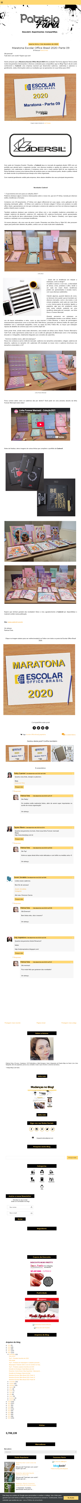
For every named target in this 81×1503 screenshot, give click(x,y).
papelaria (42, 734)
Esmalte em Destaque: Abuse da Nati (19, 1373)
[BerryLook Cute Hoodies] (42, 1327)
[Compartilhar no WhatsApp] (47, 728)
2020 (9, 1352)
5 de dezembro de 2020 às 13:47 (42, 796)
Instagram (18, 891)
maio (10, 1392)
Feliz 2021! (12, 1356)
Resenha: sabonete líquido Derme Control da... (25, 1474)
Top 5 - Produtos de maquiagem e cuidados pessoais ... (25, 1362)
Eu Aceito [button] (71, 1498)
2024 (9, 1345)
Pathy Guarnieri (20, 773)
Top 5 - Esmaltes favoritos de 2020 (19, 1358)
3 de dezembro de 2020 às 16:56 (36, 877)
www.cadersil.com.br (15, 622)
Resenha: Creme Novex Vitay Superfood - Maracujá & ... (25, 1371)
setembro (12, 1385)
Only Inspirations (20, 938)
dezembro (12, 1354)
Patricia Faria (44, 50)
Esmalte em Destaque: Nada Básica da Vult (21, 1369)
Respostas (17, 791)
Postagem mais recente (12, 1023)
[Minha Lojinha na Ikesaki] (42, 1321)
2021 (9, 1351)
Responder (19, 787)
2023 (9, 1347)
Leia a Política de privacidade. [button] (33, 1500)
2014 (9, 1410)
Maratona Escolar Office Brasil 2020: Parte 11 (22, 1375)
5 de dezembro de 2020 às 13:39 (42, 908)
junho (11, 1391)
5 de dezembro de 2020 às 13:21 (42, 962)
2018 (9, 1403)
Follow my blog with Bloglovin (59, 1468)
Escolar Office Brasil (32, 734)
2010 (9, 1418)
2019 (9, 1401)
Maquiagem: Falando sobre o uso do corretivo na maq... (25, 1364)
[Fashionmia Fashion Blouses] (42, 1324)
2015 (9, 1409)
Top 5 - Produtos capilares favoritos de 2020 (21, 1367)
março (11, 1396)
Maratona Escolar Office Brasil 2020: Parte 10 (22, 1377)
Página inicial (41, 1023)
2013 (9, 1412)
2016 (9, 1407)
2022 (9, 1349)
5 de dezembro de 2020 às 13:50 (42, 848)
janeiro (11, 1400)
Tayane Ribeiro (19, 827)
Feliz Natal (12, 1360)
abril (10, 1394)
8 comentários (70, 735)
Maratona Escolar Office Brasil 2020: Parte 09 (22, 1379)
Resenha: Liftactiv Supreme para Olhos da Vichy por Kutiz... (26, 1484)
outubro (11, 1383)
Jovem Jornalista (20, 877)
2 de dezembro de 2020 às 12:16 (35, 827)
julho (10, 1389)
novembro (12, 1381)
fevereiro (12, 1398)
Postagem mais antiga (68, 1023)
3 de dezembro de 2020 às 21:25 (36, 937)
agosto (11, 1387)
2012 (9, 1414)
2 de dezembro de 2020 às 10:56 (35, 773)
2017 (9, 1405)
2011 (9, 1416)
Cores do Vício (20, 783)
